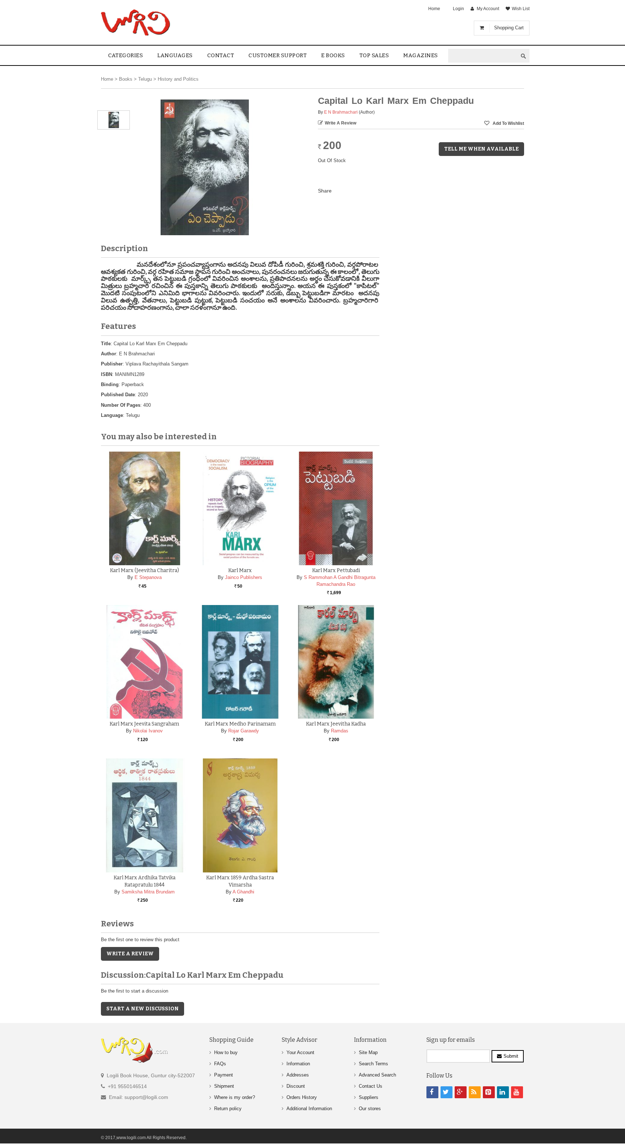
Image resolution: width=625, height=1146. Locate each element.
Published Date (118, 394)
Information (298, 1063)
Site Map (368, 1052)
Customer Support (277, 55)
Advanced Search (377, 1075)
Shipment (224, 1086)
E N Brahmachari (341, 112)
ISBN (106, 374)
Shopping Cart (509, 27)
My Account (488, 8)
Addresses (297, 1075)
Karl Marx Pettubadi (336, 570)
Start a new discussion (142, 1009)
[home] (136, 22)
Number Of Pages (120, 405)
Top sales (374, 55)
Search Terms (373, 1063)
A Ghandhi (243, 892)
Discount (295, 1086)
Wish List (521, 8)
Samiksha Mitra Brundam (148, 892)
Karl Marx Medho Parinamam (240, 724)
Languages (175, 55)
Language (112, 415)
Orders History (301, 1097)
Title (106, 343)
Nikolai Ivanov (148, 730)
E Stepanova (148, 577)
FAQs (220, 1063)
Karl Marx (240, 570)
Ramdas (339, 730)
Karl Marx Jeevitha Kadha (336, 724)
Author (108, 353)
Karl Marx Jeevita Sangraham (144, 724)
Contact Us (370, 1086)
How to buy (226, 1052)
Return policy (228, 1108)
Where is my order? (234, 1097)
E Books (333, 55)
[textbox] (483, 56)
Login (458, 8)
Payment (223, 1075)
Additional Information (309, 1108)
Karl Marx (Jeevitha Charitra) (144, 570)
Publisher (112, 364)
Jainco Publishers (243, 577)
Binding (110, 384)
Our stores (370, 1108)
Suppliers (368, 1097)
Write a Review (340, 123)
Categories (125, 55)
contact (220, 55)
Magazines (420, 55)
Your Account (300, 1052)
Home (434, 8)
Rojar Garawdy (243, 730)
